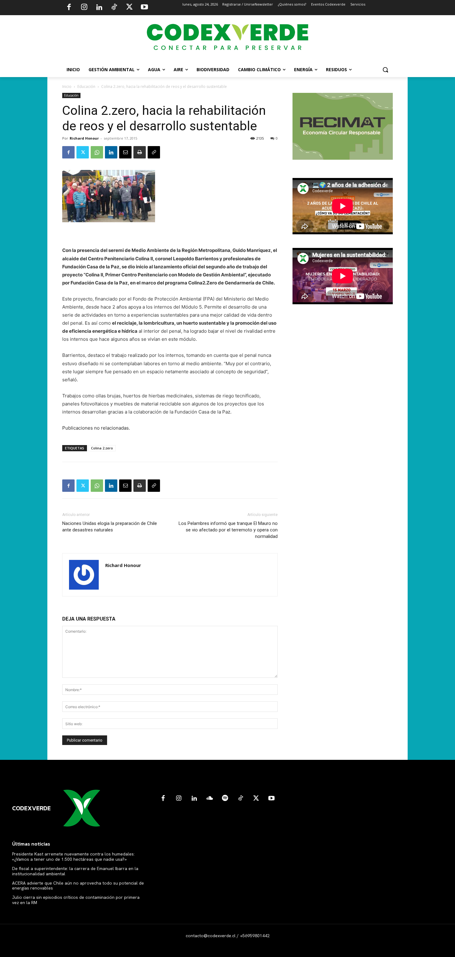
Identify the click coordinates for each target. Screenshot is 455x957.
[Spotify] (225, 798)
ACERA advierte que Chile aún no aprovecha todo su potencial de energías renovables (78, 885)
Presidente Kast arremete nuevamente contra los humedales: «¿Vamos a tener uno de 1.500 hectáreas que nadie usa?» (73, 856)
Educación (86, 86)
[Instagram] (84, 8)
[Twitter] (129, 8)
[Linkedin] (99, 8)
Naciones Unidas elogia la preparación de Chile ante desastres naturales (109, 527)
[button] (385, 69)
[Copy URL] (154, 152)
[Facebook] (69, 8)
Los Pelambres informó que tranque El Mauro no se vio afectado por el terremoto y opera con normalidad (228, 530)
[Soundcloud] (209, 798)
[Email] (125, 152)
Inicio (67, 86)
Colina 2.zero (102, 448)
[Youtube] (144, 8)
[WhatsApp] (97, 152)
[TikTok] (114, 8)
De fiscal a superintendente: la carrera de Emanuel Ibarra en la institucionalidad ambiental (75, 871)
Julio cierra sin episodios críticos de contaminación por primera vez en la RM (76, 899)
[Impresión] (139, 152)
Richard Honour (84, 138)
